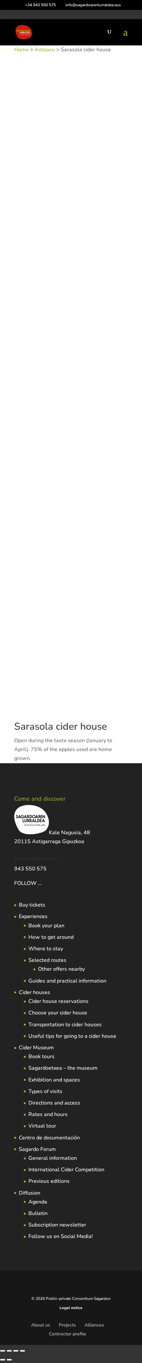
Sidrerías (96, 139)
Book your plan (46, 925)
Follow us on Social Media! (60, 1236)
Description (35, 204)
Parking (91, 175)
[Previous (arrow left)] (2, 1360)
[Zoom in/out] (2, 1351)
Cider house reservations (58, 1001)
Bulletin (38, 1213)
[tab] (71, 204)
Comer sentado (30, 166)
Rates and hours (48, 1114)
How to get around (51, 937)
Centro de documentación (49, 1137)
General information (52, 1158)
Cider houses (34, 992)
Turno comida (67, 184)
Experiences (33, 916)
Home (21, 49)
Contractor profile (67, 1334)
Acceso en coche (73, 148)
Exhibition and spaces (54, 1079)
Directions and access (54, 1103)
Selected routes (47, 960)
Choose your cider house (57, 1012)
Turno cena (38, 184)
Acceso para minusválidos (62, 157)
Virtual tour (42, 1126)
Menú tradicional (64, 175)
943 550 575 (30, 868)
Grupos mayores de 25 (71, 166)
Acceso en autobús (34, 148)
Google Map (36, 216)
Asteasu (45, 49)
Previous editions (49, 1181)
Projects (67, 1325)
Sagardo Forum (37, 1149)
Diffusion (29, 1193)
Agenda (37, 1201)
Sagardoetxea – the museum (62, 1068)
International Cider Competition (66, 1169)
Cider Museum (36, 1047)
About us (40, 1325)
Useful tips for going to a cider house (72, 1036)
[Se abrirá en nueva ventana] (42, 883)
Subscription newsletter (57, 1225)
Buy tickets (32, 905)
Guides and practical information (67, 981)
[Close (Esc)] (22, 1351)
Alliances (94, 1325)
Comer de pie (105, 157)
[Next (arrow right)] (9, 1360)
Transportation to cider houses (65, 1024)
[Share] (15, 1351)
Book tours (41, 1056)
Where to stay (45, 948)
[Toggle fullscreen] (9, 1351)
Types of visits (45, 1091)
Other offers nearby (61, 969)
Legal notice (71, 1307)
